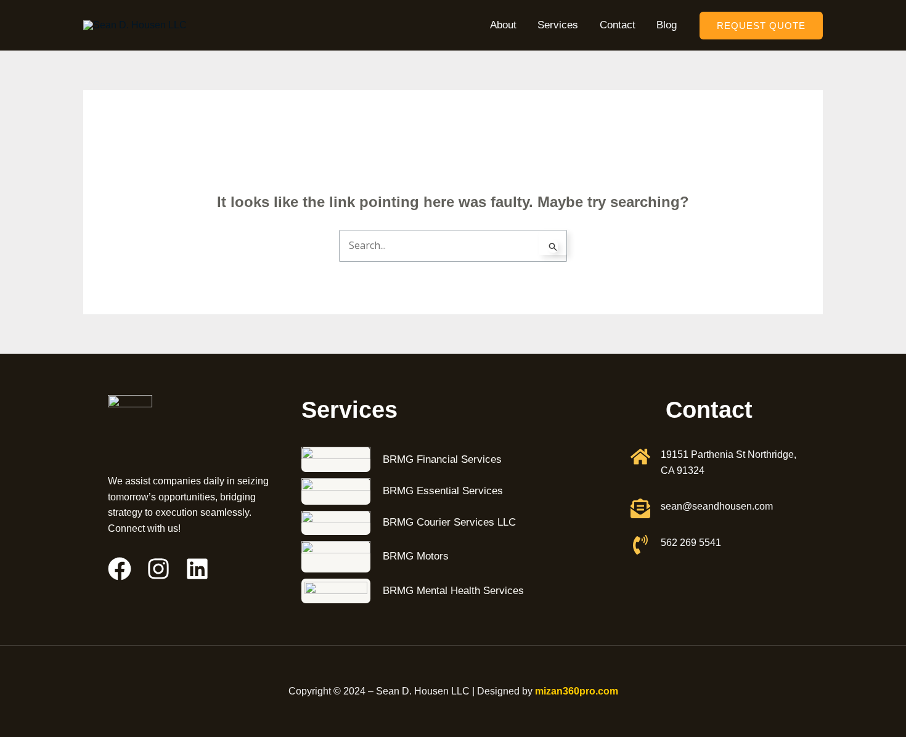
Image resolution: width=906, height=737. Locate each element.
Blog (666, 25)
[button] (761, 25)
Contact (617, 25)
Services (557, 25)
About (503, 25)
